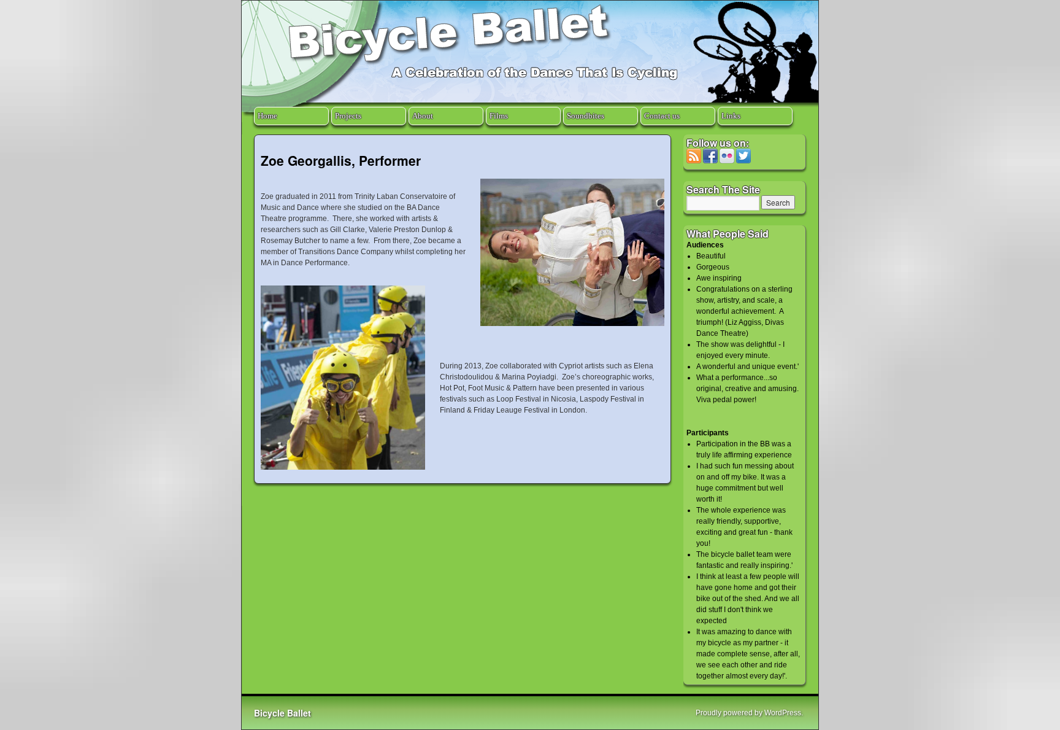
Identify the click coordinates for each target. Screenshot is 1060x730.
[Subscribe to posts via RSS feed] (693, 161)
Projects (348, 115)
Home (267, 115)
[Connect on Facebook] (710, 161)
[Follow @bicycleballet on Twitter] (743, 161)
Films (499, 115)
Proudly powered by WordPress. (749, 713)
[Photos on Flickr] (727, 161)
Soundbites (585, 115)
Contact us (662, 115)
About (422, 115)
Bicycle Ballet (282, 713)
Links (730, 115)
